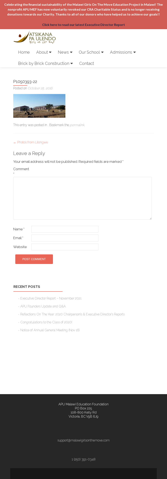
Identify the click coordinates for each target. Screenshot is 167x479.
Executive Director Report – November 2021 (50, 298)
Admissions (121, 52)
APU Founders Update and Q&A (43, 306)
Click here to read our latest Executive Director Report (83, 25)
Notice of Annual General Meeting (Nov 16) (50, 330)
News (63, 52)
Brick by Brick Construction (43, 63)
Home (24, 52)
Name (18, 229)
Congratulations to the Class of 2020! (46, 322)
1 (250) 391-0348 (84, 459)
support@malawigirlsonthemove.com (83, 440)
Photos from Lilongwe (30, 142)
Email (18, 238)
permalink (77, 125)
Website (20, 247)
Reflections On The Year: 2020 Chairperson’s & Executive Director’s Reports (72, 314)
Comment (21, 171)
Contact (86, 63)
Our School (89, 52)
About (42, 52)
